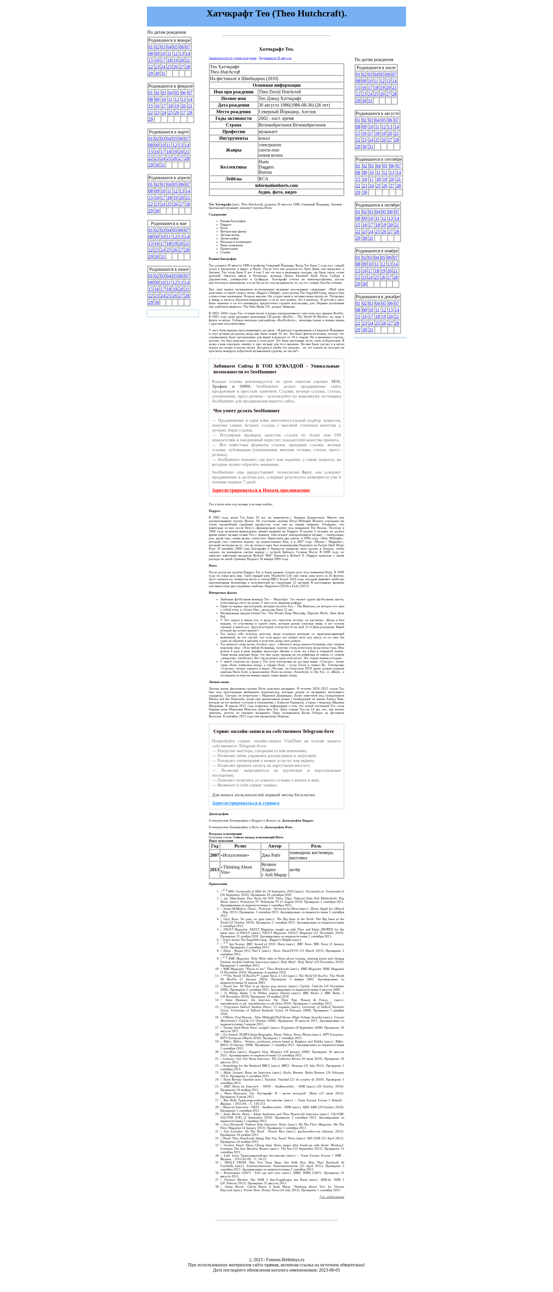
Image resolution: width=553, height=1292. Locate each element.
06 (181, 46)
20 (181, 60)
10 (163, 53)
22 (150, 66)
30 (157, 73)
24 (163, 66)
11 (169, 53)
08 (150, 53)
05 (175, 46)
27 (181, 66)
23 (157, 66)
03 (163, 46)
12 (175, 53)
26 (175, 66)
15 (150, 60)
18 (169, 60)
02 (157, 46)
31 (163, 73)
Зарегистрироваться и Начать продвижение (261, 490)
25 (169, 66)
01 (150, 46)
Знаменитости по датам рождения (232, 58)
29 (150, 73)
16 (157, 60)
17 (163, 60)
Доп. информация (331, 1196)
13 (181, 53)
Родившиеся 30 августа (275, 58)
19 (175, 60)
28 (187, 66)
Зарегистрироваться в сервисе (246, 803)
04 (169, 46)
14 (187, 53)
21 (187, 60)
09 (157, 53)
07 (187, 46)
